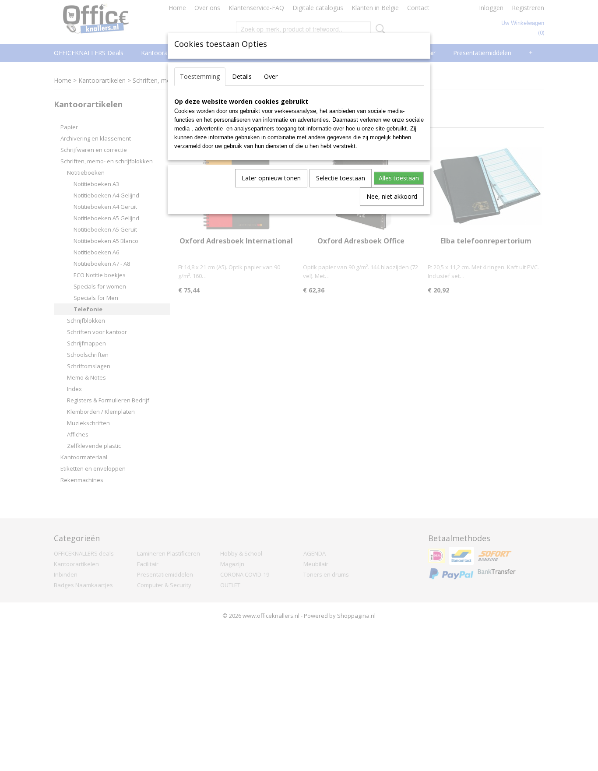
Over (271, 76)
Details (242, 76)
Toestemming (200, 76)
